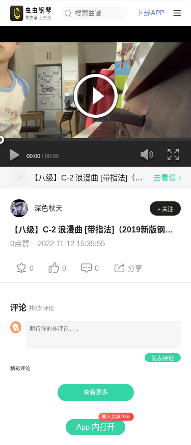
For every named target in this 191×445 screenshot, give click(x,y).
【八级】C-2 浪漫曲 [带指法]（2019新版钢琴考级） (88, 177)
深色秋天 (48, 208)
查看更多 (96, 392)
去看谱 (164, 177)
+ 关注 (165, 209)
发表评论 (162, 358)
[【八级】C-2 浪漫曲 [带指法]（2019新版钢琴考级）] (19, 178)
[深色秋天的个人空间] (19, 208)
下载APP (151, 13)
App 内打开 (95, 427)
